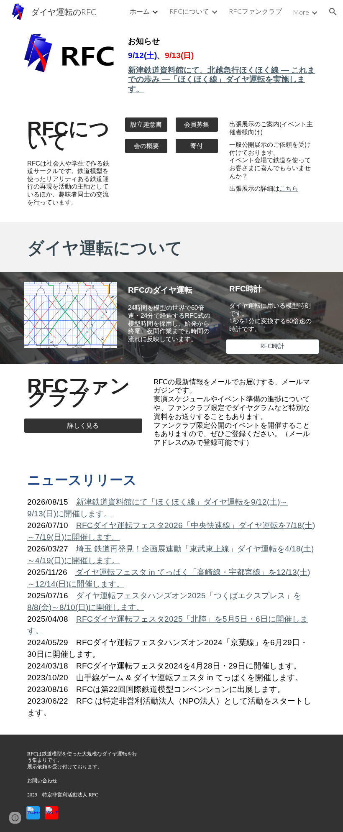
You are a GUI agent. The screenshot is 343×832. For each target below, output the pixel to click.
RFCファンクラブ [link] (255, 11)
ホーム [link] (140, 11)
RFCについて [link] (189, 11)
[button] (333, 12)
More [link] (301, 12)
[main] (222, 65)
